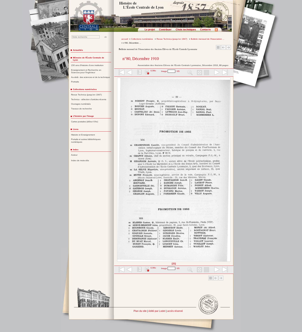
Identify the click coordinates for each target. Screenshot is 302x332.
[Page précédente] (118, 171)
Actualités (78, 50)
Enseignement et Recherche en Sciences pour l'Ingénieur (86, 71)
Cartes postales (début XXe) (84, 121)
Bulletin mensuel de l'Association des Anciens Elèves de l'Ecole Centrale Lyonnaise (158, 49)
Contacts (205, 29)
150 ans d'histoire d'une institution (87, 65)
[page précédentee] (129, 73)
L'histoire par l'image (83, 116)
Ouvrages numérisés (81, 104)
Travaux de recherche (81, 109)
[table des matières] (139, 73)
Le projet (150, 29)
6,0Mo (153, 71)
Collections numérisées (142, 39)
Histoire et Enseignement (83, 135)
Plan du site (140, 311)
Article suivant (228, 47)
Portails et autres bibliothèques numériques (85, 140)
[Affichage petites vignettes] (207, 73)
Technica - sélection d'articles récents (88, 99)
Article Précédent (223, 47)
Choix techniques (186, 29)
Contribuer (165, 29)
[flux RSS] (217, 31)
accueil (124, 39)
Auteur (74, 155)
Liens (75, 129)
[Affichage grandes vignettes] (199, 73)
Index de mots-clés (80, 160)
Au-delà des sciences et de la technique (90, 77)
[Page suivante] (229, 171)
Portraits (75, 82)
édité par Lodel (157, 311)
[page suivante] (216, 73)
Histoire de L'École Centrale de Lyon (141, 5)
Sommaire (218, 47)
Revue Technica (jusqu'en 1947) (172, 39)
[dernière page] (224, 73)
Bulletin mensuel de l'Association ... (207, 39)
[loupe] (190, 73)
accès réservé (175, 311)
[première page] (121, 73)
